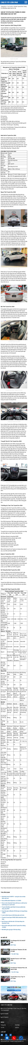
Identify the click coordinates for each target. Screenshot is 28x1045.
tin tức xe (10, 6)
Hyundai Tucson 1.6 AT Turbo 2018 (18, 959)
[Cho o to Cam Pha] (9, 2)
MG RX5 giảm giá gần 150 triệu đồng (11, 929)
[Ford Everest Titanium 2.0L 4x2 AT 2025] (5, 952)
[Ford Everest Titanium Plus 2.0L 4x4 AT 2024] (5, 970)
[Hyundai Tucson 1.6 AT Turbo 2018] (5, 961)
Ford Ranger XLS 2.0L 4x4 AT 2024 (18, 941)
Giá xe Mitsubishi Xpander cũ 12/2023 (11, 900)
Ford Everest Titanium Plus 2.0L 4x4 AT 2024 (19, 968)
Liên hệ (17, 1027)
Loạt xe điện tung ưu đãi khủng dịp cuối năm (13, 915)
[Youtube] (2, 1035)
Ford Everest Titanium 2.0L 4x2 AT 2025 (19, 950)
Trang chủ (3, 1025)
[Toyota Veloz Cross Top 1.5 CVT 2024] (5, 979)
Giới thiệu (17, 1025)
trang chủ (3, 6)
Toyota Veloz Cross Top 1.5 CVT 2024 (18, 977)
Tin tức (2, 1027)
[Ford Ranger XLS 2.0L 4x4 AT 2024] (5, 943)
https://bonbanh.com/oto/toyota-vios (13, 887)
